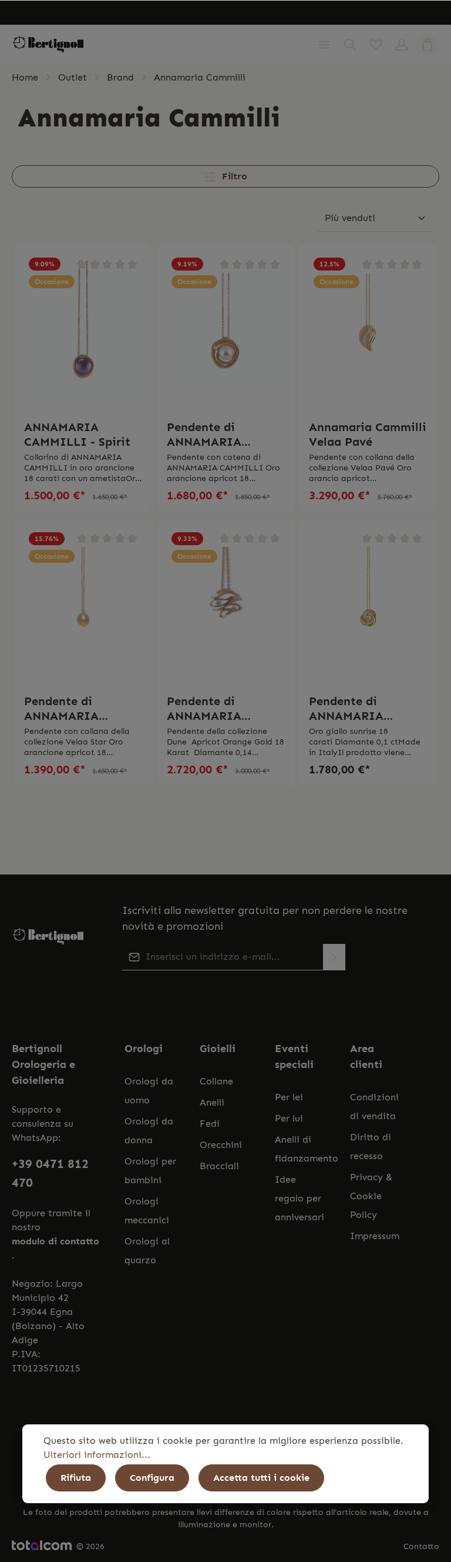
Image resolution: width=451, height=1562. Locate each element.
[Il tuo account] (401, 44)
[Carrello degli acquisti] (427, 44)
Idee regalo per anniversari (299, 1198)
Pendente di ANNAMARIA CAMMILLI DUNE (217, 708)
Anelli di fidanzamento (306, 1149)
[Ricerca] (350, 44)
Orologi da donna (148, 1131)
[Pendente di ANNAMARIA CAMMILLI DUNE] (226, 606)
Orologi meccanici (146, 1211)
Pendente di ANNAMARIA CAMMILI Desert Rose (357, 708)
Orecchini (221, 1144)
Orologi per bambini (150, 1171)
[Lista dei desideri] (376, 44)
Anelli (212, 1102)
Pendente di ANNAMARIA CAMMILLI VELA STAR (73, 708)
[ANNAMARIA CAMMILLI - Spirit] (83, 331)
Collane (216, 1081)
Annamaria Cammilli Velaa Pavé (367, 434)
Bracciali (219, 1166)
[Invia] (334, 957)
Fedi (210, 1123)
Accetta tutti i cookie (261, 1477)
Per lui (289, 1118)
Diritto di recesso (370, 1147)
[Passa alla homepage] (48, 44)
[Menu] (324, 44)
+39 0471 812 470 (50, 1173)
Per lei (289, 1097)
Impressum (374, 1235)
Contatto (421, 1546)
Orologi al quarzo (147, 1251)
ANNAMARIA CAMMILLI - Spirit (77, 434)
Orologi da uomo (148, 1091)
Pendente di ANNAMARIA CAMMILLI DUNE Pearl (217, 434)
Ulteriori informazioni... (96, 1454)
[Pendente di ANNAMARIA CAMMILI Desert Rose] (368, 606)
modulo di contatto (55, 1241)
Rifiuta (75, 1477)
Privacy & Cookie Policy (371, 1196)
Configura (152, 1477)
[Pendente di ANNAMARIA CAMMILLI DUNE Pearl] (226, 331)
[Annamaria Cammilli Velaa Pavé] (368, 331)
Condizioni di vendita (374, 1107)
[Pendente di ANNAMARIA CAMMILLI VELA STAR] (83, 606)
